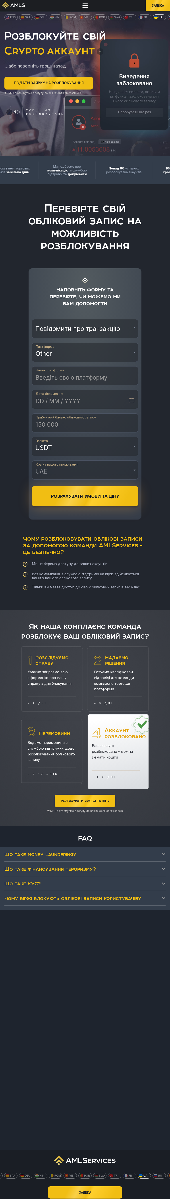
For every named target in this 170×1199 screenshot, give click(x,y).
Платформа (45, 347)
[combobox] (85, 473)
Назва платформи (50, 370)
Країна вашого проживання (57, 464)
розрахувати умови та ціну (85, 496)
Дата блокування (49, 394)
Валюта (42, 441)
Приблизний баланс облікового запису (66, 417)
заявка (158, 5)
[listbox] (85, 330)
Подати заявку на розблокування (49, 83)
